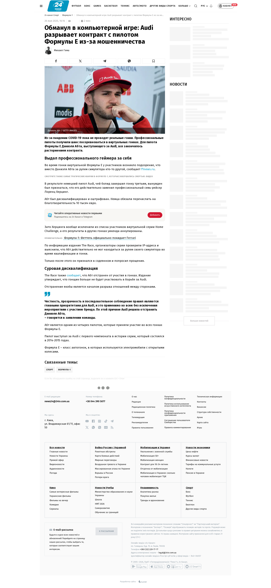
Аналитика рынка (149, 491)
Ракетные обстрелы (105, 451)
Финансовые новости (197, 460)
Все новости (57, 447)
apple (156, 566)
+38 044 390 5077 (95, 401)
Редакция (136, 402)
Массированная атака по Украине (112, 468)
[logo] (58, 6)
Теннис (125, 6)
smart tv (174, 566)
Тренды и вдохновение (152, 500)
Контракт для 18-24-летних (154, 464)
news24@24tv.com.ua (57, 401)
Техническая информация (209, 397)
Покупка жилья (148, 496)
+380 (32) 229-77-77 (149, 549)
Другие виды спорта (162, 6)
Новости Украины (59, 456)
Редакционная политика (143, 407)
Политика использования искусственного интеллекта (177, 405)
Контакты (201, 402)
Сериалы (54, 509)
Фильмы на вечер (59, 500)
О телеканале (138, 412)
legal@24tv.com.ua (167, 552)
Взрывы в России (104, 473)
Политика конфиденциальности (174, 398)
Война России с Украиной (110, 447)
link (87, 421)
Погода (53, 473)
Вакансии (201, 407)
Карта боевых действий (107, 456)
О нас (134, 397)
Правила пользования (142, 428)
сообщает (74, 275)
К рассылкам (106, 531)
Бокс (87, 6)
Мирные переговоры (106, 460)
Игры (199, 428)
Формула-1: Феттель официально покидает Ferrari (99, 238)
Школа (98, 499)
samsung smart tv (192, 566)
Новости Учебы (104, 487)
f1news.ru (148, 169)
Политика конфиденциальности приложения (174, 413)
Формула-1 (67, 15)
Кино (53, 487)
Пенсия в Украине (195, 473)
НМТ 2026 (100, 504)
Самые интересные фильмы (64, 491)
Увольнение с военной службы (156, 451)
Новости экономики (198, 447)
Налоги (189, 468)
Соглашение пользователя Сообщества (177, 421)
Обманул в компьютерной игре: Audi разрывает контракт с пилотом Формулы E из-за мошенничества (120, 15)
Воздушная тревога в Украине (110, 464)
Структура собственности (209, 412)
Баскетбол (111, 6)
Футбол (76, 6)
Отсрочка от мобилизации (154, 468)
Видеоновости (57, 464)
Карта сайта (202, 423)
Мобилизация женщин (152, 460)
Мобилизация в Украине (155, 447)
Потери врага (102, 477)
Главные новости (59, 451)
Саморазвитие (102, 508)
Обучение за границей (106, 512)
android (139, 566)
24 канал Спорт (52, 15)
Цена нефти (192, 451)
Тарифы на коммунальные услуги (203, 464)
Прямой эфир (57, 460)
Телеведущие (138, 417)
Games (97, 6)
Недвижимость (149, 487)
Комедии (54, 504)
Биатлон (190, 504)
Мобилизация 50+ (149, 456)
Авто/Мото (140, 6)
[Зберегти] (153, 61)
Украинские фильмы (60, 496)
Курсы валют (192, 456)
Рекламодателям (140, 423)
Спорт (189, 487)
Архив (200, 417)
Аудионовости (57, 468)
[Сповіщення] (211, 6)
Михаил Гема (61, 50)
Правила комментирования (177, 428)
